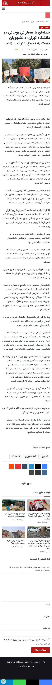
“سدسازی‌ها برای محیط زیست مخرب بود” (16, 542)
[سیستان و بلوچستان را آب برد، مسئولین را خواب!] (13, 505)
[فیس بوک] (44, 466)
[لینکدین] (31, 466)
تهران (43, 456)
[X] (38, 466)
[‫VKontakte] (44, 472)
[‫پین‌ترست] (18, 466)
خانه (46, 21)
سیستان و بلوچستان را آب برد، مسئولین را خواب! (15, 515)
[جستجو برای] (48, 9)
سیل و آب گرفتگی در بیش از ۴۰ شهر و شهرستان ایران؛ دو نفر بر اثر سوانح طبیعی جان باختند (39, 544)
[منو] (3, 9)
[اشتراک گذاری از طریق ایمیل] (38, 472)
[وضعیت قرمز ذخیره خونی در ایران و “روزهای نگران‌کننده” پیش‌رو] (38, 505)
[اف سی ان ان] (26, 3)
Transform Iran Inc (26, 666)
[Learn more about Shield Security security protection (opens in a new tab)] (3, 681)
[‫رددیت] (11, 466)
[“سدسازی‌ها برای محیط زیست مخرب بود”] (13, 532)
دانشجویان (30, 456)
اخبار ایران (25, 21)
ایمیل (47, 616)
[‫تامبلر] (24, 466)
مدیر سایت (44, 49)
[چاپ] (31, 472)
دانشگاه (15, 456)
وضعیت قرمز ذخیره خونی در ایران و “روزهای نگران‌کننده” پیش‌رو (39, 516)
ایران (32, 21)
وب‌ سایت (46, 628)
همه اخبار (39, 21)
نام (48, 604)
